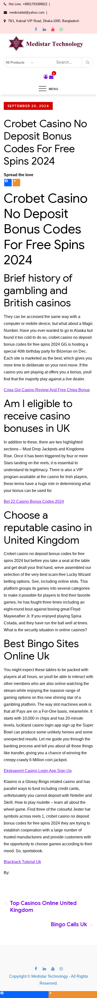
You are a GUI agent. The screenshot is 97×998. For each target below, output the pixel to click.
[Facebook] (8, 182)
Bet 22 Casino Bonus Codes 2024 (34, 501)
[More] (16, 182)
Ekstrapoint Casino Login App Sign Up (38, 771)
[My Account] (46, 76)
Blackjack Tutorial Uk (22, 862)
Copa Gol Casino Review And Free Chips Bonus (47, 390)
